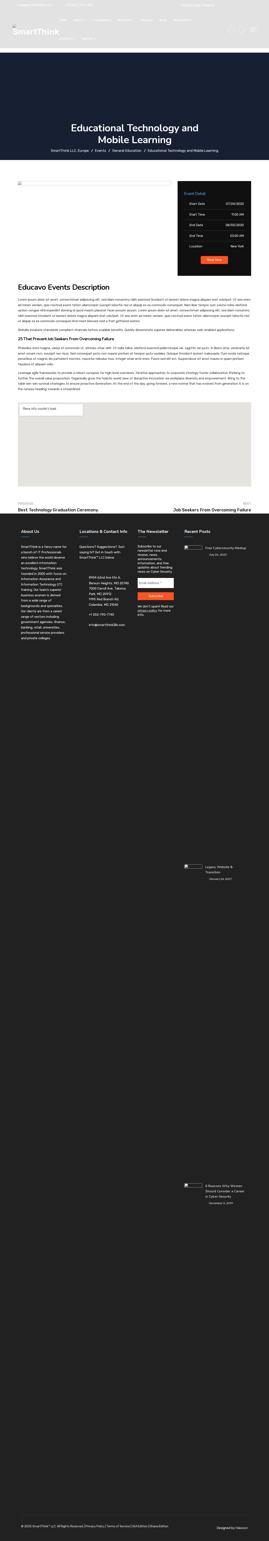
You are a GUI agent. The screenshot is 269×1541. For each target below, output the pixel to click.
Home (63, 20)
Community (181, 20)
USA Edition (140, 1526)
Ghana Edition (158, 1526)
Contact (88, 38)
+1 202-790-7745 (101, 614)
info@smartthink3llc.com (107, 625)
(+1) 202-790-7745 (79, 5)
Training (146, 20)
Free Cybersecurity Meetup (225, 548)
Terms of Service (118, 1526)
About (78, 20)
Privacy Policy (95, 1526)
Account (65, 38)
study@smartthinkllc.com (34, 5)
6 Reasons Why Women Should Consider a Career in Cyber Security (224, 1191)
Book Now (214, 260)
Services (124, 20)
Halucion (242, 1528)
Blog (163, 20)
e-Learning (100, 20)
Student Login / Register (198, 5)
